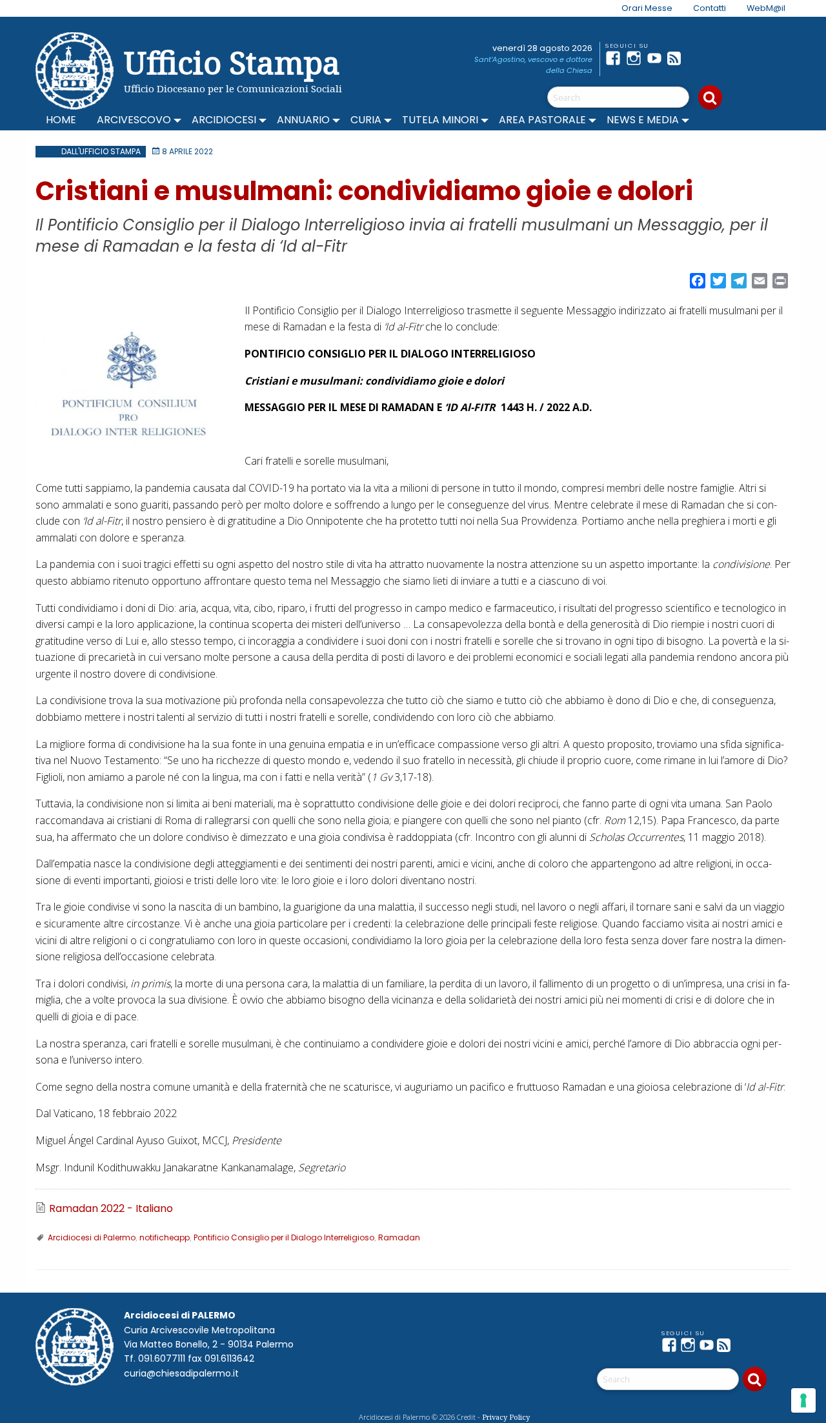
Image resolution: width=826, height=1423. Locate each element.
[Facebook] (615, 58)
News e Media (643, 119)
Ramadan (399, 1237)
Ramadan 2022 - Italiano (111, 1208)
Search (710, 97)
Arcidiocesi (224, 119)
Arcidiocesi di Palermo (92, 1237)
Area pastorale (542, 119)
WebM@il (766, 8)
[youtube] (657, 58)
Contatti (709, 8)
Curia (365, 119)
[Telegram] (698, 58)
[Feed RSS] (677, 58)
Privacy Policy (506, 1417)
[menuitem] (639, 8)
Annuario (303, 119)
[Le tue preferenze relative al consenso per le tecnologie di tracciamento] (803, 1400)
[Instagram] (636, 58)
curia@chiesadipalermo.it (181, 1373)
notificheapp (164, 1237)
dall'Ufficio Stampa (101, 151)
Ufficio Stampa (232, 62)
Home (61, 119)
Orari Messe (646, 8)
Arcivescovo (134, 119)
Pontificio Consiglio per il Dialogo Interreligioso (284, 1237)
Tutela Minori (440, 119)
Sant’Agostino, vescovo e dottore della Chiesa (533, 65)
